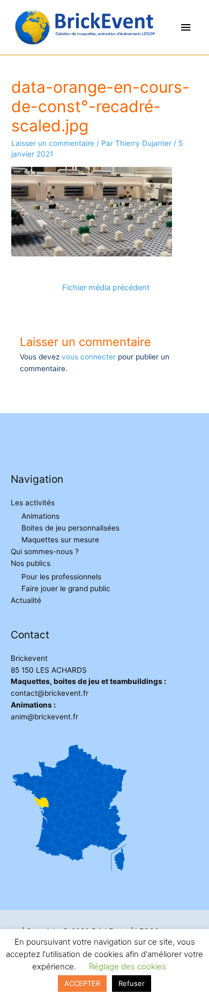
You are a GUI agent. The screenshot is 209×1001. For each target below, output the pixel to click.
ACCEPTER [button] (82, 983)
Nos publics (30, 563)
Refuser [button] (131, 983)
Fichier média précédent (106, 287)
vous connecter (89, 356)
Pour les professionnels (61, 576)
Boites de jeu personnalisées (70, 528)
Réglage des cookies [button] (127, 966)
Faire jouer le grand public (65, 588)
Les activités (33, 502)
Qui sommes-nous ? (45, 551)
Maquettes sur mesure (60, 539)
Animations (40, 516)
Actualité (26, 600)
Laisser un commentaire (52, 143)
